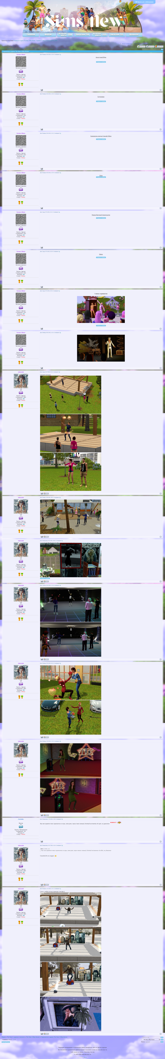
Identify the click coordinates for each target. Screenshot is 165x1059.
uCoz (85, 1057)
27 (59, 290)
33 (60, 663)
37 (60, 888)
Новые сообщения (127, 43)
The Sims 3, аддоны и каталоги (16, 49)
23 (60, 133)
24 (60, 172)
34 (60, 741)
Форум (4, 49)
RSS (56, 40)
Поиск (155, 43)
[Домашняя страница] (46, 493)
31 (62, 540)
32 (60, 585)
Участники (137, 43)
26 (59, 251)
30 (60, 497)
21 (60, 54)
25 (59, 212)
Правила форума (147, 43)
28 (60, 332)
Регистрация (49, 40)
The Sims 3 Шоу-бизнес (33, 49)
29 (59, 371)
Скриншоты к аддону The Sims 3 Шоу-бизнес (54, 49)
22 (60, 93)
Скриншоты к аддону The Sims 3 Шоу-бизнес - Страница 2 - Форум (30, 40)
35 (62, 819)
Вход (53, 40)
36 (62, 845)
